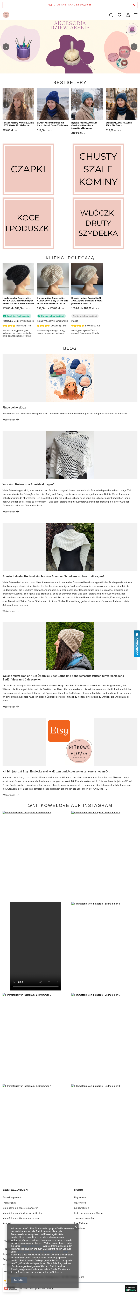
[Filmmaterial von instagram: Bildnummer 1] (36, 855)
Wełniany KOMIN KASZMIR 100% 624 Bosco (119, 124)
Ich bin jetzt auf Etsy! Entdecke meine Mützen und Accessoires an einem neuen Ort (56, 771)
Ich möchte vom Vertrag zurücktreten (23, 1213)
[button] (6, 46)
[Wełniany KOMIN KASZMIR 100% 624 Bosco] (122, 104)
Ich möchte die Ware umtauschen (21, 1218)
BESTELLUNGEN (15, 1189)
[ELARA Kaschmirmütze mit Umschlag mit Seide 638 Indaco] (53, 104)
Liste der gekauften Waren (88, 1213)
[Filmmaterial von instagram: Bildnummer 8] (104, 1128)
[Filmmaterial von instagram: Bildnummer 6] (104, 1037)
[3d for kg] (70, 46)
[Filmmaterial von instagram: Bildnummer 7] (36, 1128)
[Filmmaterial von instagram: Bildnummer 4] (104, 946)
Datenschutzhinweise (31, 1246)
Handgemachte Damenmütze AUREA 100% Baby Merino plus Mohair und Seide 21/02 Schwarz (18, 301)
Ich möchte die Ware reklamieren (20, 1207)
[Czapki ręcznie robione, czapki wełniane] (35, 169)
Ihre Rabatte (81, 1223)
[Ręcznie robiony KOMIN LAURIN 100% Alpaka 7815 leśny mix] (18, 104)
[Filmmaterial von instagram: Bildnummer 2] (104, 855)
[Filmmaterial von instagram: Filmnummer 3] (36, 946)
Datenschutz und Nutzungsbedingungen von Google (42, 1251)
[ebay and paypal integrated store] (131, 1288)
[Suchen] (111, 15)
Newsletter (80, 1228)
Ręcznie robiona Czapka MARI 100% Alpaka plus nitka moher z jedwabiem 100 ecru (86, 301)
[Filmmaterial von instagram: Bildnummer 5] (36, 1037)
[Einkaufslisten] (119, 15)
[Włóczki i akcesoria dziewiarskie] (105, 223)
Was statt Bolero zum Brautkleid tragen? (29, 484)
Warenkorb (80, 1202)
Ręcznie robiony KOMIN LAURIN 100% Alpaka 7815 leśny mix (18, 124)
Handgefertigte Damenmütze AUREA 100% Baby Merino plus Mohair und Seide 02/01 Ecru (52, 301)
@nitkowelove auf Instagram (70, 805)
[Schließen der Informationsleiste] (134, 5)
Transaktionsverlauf (84, 1218)
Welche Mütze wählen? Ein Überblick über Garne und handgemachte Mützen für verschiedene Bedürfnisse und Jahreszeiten (63, 677)
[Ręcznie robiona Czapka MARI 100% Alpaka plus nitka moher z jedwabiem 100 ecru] (87, 279)
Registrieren (80, 1197)
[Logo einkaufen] (6, 14)
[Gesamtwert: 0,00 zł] (128, 15)
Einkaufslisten (81, 1207)
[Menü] (136, 15)
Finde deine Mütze (14, 407)
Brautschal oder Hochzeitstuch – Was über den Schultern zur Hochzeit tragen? (53, 576)
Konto (78, 1189)
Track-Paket (9, 1202)
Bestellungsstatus (12, 1197)
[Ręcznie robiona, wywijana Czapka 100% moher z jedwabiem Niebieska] (87, 104)
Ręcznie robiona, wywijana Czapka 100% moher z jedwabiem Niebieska (84, 125)
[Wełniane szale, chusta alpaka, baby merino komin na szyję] (105, 169)
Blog (70, 348)
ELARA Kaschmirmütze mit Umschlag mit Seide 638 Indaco (52, 124)
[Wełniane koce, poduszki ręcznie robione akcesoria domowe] (35, 223)
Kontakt (7, 1223)
